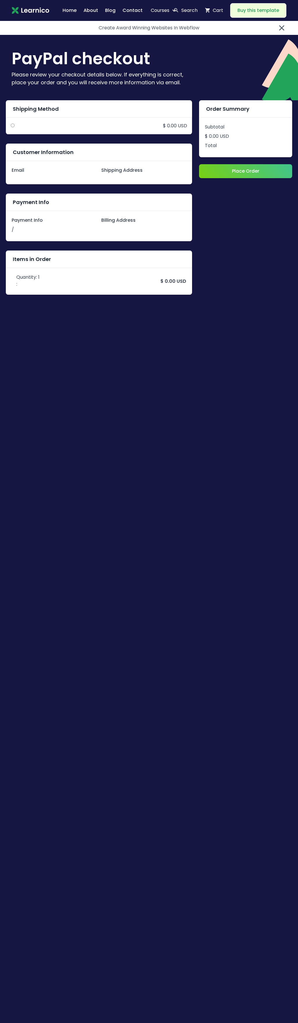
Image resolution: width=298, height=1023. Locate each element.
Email (18, 170)
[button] (161, 10)
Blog (110, 10)
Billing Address (118, 220)
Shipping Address (122, 170)
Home (70, 10)
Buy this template (258, 10)
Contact (133, 10)
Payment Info (27, 220)
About (91, 10)
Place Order (245, 171)
